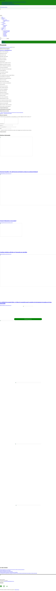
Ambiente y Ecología (6, 31)
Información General (6, 30)
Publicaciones (4, 28)
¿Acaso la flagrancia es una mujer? (7, 2)
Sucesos (3, 22)
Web (0, 128)
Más (2, 29)
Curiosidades (5, 32)
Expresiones (5, 25)
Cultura (3, 24)
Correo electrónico (3, 126)
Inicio (2, 17)
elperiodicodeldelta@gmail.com (9, 581)
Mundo (4, 23)
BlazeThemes (17, 589)
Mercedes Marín (2, 222)
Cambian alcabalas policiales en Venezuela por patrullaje (10, 4)
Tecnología (5, 35)
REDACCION (2, 47)
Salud (4, 21)
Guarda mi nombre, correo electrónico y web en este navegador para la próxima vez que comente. (16, 130)
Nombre (1, 125)
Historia (4, 26)
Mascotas (4, 34)
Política (3, 27)
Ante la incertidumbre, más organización (8, 3)
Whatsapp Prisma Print (28, 319)
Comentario (2, 123)
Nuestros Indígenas (6, 20)
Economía (4, 33)
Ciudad (3, 18)
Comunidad (5, 19)
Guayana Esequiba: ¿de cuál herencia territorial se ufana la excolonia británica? (19, 171)
